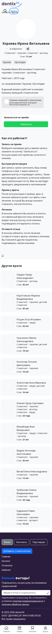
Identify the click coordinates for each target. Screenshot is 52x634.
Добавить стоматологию (17, 551)
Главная (6, 556)
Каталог (6, 561)
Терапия (7, 62)
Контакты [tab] (21, 542)
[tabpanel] (26, 560)
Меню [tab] (7, 542)
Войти (14, 11)
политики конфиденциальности (27, 601)
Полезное (7, 565)
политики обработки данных (15, 604)
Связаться (26, 124)
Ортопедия (20, 62)
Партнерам (39, 542)
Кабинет (6, 569)
